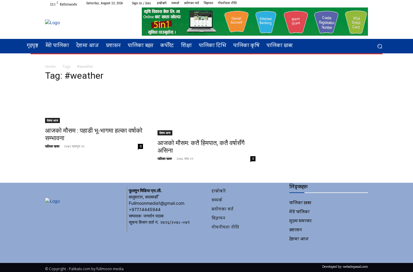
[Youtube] (364, 3)
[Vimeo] (357, 3)
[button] (379, 46)
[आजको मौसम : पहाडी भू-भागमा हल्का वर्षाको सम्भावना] (94, 105)
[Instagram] (342, 3)
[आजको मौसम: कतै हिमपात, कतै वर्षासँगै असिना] (206, 111)
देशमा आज (52, 120)
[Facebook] (335, 3)
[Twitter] (349, 3)
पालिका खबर (52, 146)
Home (50, 66)
